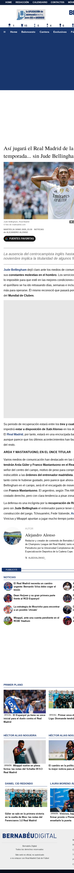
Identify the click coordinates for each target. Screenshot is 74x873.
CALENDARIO (40, 2)
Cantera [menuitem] (44, 31)
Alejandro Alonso (17, 232)
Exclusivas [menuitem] (60, 31)
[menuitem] (4, 32)
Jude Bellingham (15, 269)
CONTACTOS (57, 2)
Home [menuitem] (13, 31)
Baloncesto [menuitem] (28, 31)
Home (8, 2)
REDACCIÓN (22, 2)
